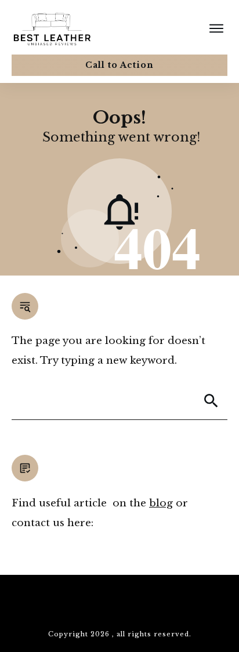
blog (161, 503)
